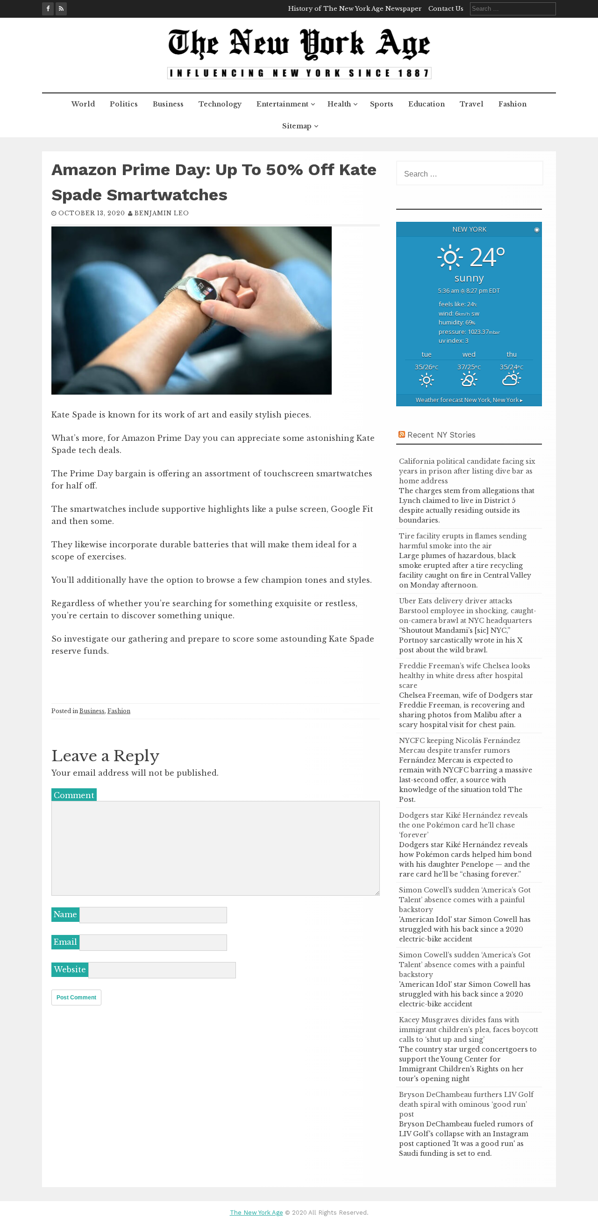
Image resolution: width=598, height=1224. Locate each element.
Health (339, 104)
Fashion (512, 104)
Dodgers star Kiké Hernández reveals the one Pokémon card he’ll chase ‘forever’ (463, 825)
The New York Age (256, 1212)
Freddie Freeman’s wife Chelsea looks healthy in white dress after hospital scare (464, 676)
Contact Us (445, 9)
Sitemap (297, 126)
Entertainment (282, 104)
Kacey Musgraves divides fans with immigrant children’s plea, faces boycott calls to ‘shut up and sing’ (468, 1030)
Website (70, 969)
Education (426, 104)
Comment (74, 795)
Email (65, 942)
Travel (472, 104)
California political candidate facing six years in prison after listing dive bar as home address (467, 471)
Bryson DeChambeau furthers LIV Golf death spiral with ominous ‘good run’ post (466, 1104)
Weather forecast (469, 400)
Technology (220, 104)
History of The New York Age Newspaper (355, 9)
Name (65, 914)
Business (168, 104)
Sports (381, 104)
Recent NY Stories (441, 434)
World (83, 104)
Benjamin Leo (162, 213)
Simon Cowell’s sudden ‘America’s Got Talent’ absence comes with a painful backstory (465, 900)
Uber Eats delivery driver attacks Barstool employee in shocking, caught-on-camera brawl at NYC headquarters (467, 611)
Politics (124, 104)
